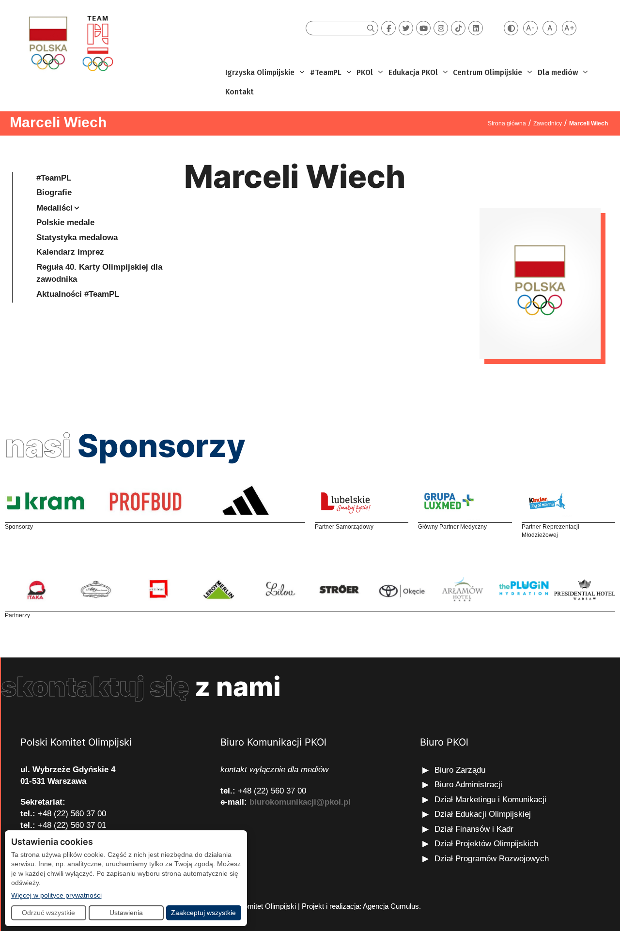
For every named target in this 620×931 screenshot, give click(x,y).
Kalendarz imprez (70, 252)
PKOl (364, 72)
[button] (301, 72)
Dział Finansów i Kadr (475, 829)
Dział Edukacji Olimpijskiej (482, 814)
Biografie (54, 192)
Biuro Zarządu (459, 770)
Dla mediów (558, 72)
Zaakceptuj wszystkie (203, 912)
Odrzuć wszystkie (48, 912)
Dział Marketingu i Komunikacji (490, 799)
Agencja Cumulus (391, 906)
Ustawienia (126, 912)
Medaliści (54, 208)
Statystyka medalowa (77, 237)
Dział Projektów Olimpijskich (486, 843)
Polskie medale (65, 222)
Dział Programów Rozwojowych (491, 858)
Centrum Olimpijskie (487, 72)
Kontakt (239, 92)
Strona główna (507, 123)
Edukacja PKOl (413, 72)
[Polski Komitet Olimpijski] (69, 42)
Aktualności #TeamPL (77, 294)
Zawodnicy (547, 123)
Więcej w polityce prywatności (56, 895)
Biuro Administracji (468, 784)
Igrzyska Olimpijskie (259, 72)
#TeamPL (325, 72)
